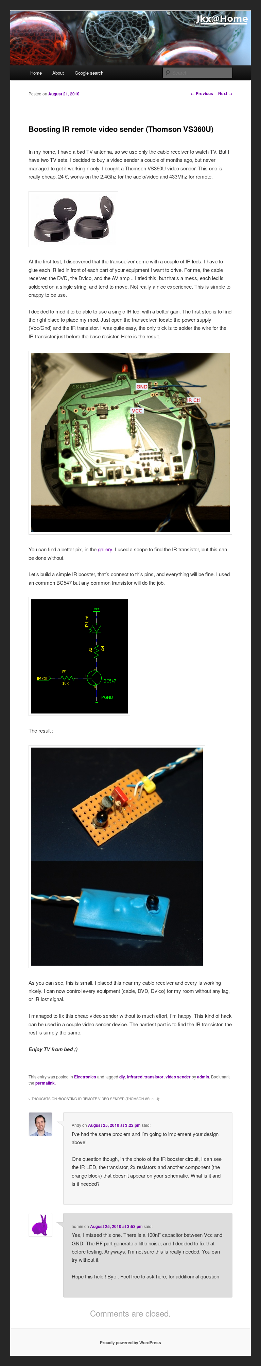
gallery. (106, 549)
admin (203, 1077)
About (58, 73)
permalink (45, 1083)
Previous (202, 93)
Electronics (85, 1077)
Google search (89, 73)
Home (36, 73)
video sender (178, 1077)
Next (225, 93)
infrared (134, 1077)
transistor (153, 1077)
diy (122, 1077)
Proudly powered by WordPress (130, 1342)
